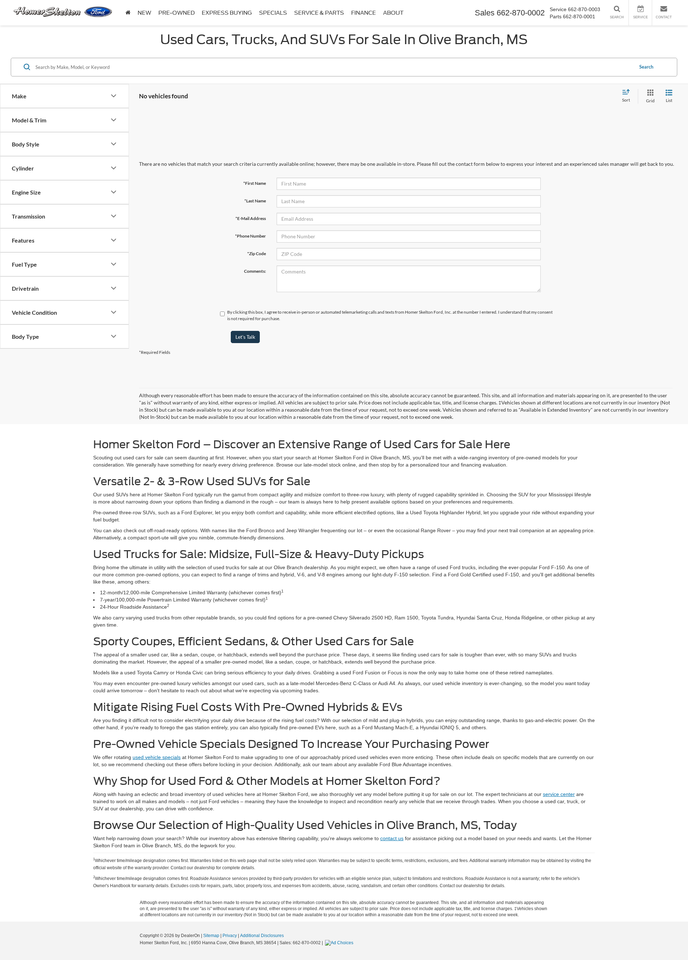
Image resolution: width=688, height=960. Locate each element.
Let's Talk (245, 337)
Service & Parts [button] (319, 13)
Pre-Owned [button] (176, 13)
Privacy (230, 935)
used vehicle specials (157, 757)
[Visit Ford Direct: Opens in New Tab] (340, 942)
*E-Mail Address (250, 218)
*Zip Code (256, 253)
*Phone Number (250, 236)
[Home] (128, 12)
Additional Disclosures (262, 935)
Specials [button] (273, 13)
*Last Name (255, 200)
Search (646, 67)
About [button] (393, 13)
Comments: (255, 271)
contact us (391, 838)
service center (559, 794)
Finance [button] (363, 13)
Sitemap (211, 935)
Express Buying (227, 13)
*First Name (254, 183)
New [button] (144, 13)
